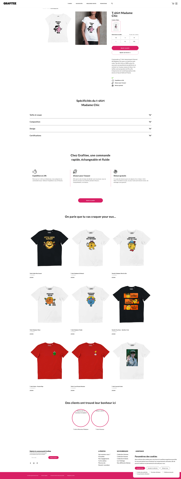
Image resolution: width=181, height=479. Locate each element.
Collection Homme (122, 454)
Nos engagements (103, 458)
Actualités (101, 456)
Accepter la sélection (153, 468)
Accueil (44, 8)
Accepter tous (140, 468)
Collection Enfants (122, 458)
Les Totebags (121, 461)
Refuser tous (165, 468)
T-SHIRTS (70, 3)
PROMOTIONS (103, 3)
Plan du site (101, 463)
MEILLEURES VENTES (91, 3)
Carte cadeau (102, 461)
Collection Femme (122, 456)
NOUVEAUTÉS (79, 3)
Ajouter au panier (125, 48)
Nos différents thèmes (123, 463)
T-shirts (48, 8)
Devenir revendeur (104, 465)
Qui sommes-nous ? (104, 454)
